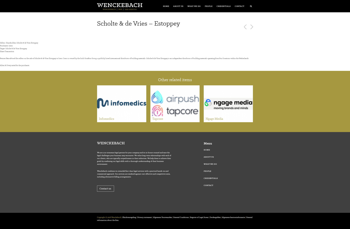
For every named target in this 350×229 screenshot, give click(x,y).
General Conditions (181, 217)
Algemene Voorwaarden (162, 217)
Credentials (224, 6)
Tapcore (157, 119)
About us (178, 6)
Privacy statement (144, 217)
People (208, 6)
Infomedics (106, 119)
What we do (194, 6)
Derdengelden (215, 217)
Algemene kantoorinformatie (233, 217)
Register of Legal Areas (199, 217)
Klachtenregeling (129, 217)
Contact (239, 6)
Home (166, 6)
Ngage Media (214, 119)
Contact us (105, 188)
